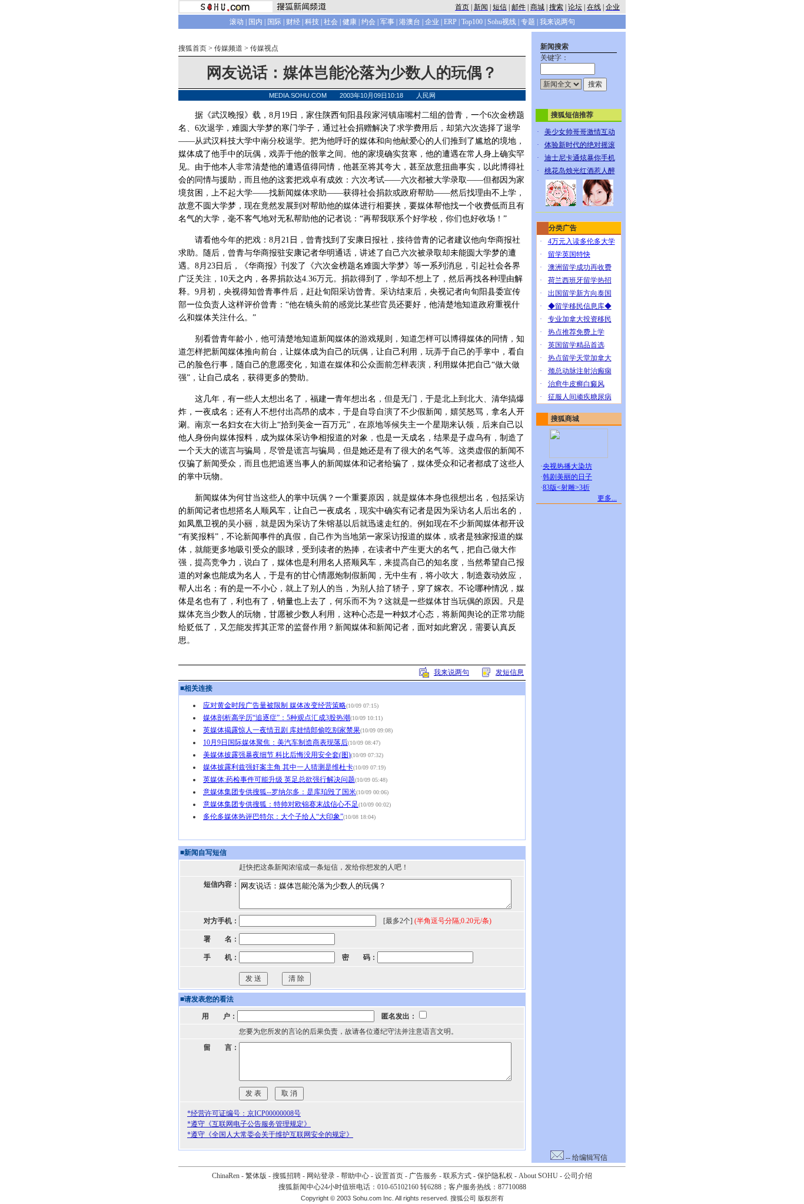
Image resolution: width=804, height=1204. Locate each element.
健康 (350, 22)
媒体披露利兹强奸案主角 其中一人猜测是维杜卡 (278, 767)
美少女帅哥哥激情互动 (579, 132)
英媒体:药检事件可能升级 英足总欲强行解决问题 (279, 779)
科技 (312, 22)
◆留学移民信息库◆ (580, 306)
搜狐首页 (192, 48)
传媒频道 (228, 48)
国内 (255, 22)
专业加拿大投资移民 (580, 319)
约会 (368, 22)
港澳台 (409, 22)
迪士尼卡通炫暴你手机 (579, 158)
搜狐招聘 (287, 1176)
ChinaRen (226, 1176)
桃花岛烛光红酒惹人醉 (579, 171)
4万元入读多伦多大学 (581, 241)
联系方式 (457, 1176)
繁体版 (256, 1176)
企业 (432, 22)
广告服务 (423, 1176)
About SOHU (538, 1176)
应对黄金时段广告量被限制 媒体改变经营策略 (274, 705)
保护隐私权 (495, 1176)
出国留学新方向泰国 (580, 293)
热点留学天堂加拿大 (580, 358)
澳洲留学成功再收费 (580, 267)
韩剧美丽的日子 (567, 477)
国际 (274, 22)
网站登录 (321, 1176)
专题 (528, 22)
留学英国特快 (569, 254)
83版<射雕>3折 (566, 487)
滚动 (237, 22)
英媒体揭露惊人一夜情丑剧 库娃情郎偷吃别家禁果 (281, 730)
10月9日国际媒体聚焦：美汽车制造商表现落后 (275, 742)
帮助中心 (355, 1176)
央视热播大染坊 (567, 466)
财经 (293, 22)
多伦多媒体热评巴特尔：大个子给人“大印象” (273, 816)
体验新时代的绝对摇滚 (579, 145)
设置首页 (389, 1176)
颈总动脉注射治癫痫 (580, 371)
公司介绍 (578, 1176)
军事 (387, 22)
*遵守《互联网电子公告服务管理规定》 (249, 1124)
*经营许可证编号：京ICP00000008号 (244, 1113)
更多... (607, 498)
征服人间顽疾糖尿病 (580, 397)
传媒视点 (264, 48)
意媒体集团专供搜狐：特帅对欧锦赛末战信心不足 (280, 804)
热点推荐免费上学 (576, 332)
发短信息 (510, 672)
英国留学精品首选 (576, 345)
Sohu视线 (501, 22)
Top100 (472, 22)
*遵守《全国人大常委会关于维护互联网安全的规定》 (270, 1134)
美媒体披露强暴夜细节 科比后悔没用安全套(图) (277, 755)
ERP (450, 22)
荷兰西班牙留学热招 (580, 280)
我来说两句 (557, 22)
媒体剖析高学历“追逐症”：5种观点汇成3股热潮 (276, 718)
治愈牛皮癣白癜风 (576, 384)
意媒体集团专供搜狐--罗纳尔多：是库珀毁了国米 (279, 792)
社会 (331, 22)
